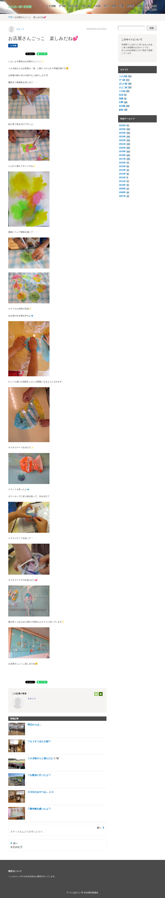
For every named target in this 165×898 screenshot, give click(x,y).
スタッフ (20, 29)
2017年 (122, 159)
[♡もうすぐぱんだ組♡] (29, 751)
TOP (10, 17)
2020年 (122, 148)
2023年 (122, 136)
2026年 (122, 125)
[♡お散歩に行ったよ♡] (29, 785)
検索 (152, 28)
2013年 (122, 174)
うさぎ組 (51, 6)
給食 (139, 6)
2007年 (122, 196)
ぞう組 (62, 6)
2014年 (122, 170)
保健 (113, 6)
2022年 (122, 140)
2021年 (122, 144)
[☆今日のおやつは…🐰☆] (31, 802)
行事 (121, 6)
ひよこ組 (85, 6)
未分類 (130, 6)
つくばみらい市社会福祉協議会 (21, 876)
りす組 (97, 6)
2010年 (122, 185)
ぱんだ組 (73, 6)
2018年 (122, 155)
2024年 (122, 133)
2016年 (122, 163)
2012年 (122, 177)
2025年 (122, 129)
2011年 (122, 181)
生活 (106, 6)
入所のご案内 (150, 9)
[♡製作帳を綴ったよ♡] (29, 819)
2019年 (122, 151)
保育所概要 (151, 6)
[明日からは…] (25, 734)
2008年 (122, 192)
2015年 (122, 166)
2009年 (122, 189)
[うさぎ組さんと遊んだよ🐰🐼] (33, 768)
